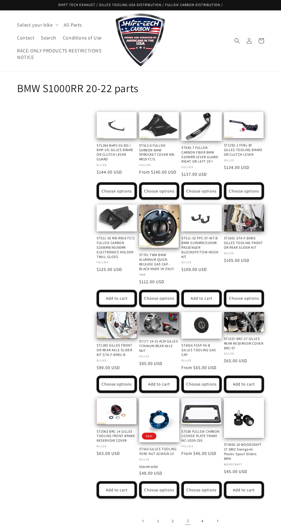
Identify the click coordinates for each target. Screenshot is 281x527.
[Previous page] (143, 521)
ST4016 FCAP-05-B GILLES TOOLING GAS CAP (198, 350)
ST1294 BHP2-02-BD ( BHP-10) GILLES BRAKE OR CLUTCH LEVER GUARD (115, 152)
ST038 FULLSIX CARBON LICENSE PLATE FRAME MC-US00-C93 (200, 436)
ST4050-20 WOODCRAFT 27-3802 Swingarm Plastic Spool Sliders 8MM (243, 452)
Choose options (117, 191)
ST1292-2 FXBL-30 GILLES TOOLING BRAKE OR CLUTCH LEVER (243, 150)
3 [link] (188, 521)
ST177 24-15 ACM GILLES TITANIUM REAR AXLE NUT (158, 346)
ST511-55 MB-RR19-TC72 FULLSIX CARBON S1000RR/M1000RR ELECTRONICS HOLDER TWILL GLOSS (116, 247)
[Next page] (217, 521)
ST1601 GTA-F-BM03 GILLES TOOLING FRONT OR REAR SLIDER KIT (243, 243)
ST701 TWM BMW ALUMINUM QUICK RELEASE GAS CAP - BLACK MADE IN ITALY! (157, 262)
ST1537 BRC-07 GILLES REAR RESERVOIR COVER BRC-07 (243, 343)
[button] (37, 24)
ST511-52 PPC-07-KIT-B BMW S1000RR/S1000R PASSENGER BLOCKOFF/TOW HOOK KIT (199, 247)
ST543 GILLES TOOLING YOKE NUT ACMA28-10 (158, 451)
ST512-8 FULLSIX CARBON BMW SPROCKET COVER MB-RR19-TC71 (157, 152)
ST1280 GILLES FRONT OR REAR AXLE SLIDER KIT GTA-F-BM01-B (114, 350)
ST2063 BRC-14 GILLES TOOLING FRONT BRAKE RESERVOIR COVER (116, 436)
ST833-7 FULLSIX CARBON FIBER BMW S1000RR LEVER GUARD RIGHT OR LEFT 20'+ (199, 155)
